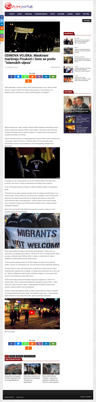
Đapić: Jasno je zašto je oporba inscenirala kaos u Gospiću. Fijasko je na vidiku (82, 120)
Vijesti (11, 14)
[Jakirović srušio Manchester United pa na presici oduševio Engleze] (68, 50)
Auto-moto (10, 18)
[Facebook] (11, 76)
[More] (2, 39)
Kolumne (61, 14)
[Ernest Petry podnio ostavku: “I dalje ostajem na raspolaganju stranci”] (68, 60)
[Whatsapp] (25, 76)
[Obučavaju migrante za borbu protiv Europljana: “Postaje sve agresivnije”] (32, 368)
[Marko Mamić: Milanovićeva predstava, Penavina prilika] (77, 105)
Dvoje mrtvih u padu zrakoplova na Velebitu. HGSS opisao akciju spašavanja (82, 79)
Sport (52, 14)
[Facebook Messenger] (18, 76)
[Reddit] (32, 76)
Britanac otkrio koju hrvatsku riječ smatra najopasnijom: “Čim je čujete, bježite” (82, 41)
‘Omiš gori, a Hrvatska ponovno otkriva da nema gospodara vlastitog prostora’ (82, 130)
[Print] (28, 81)
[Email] (53, 76)
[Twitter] (2, 21)
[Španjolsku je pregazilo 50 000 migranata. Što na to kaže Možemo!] (13, 368)
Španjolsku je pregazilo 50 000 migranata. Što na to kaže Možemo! (13, 378)
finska (12, 356)
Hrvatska (28, 14)
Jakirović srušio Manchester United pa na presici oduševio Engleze (82, 51)
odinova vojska (29, 356)
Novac (78, 14)
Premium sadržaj (41, 14)
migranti (19, 356)
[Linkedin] (46, 76)
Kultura (86, 14)
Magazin (76, 38)
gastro (20, 18)
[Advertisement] (32, 110)
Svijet (19, 14)
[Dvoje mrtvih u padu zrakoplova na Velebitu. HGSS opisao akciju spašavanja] (68, 78)
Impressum (19, 397)
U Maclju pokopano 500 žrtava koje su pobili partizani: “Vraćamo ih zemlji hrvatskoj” (82, 69)
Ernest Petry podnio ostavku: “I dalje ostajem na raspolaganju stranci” (82, 60)
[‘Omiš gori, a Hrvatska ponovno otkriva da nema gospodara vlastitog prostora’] (70, 128)
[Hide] (1, 43)
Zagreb (70, 14)
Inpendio (88, 397)
